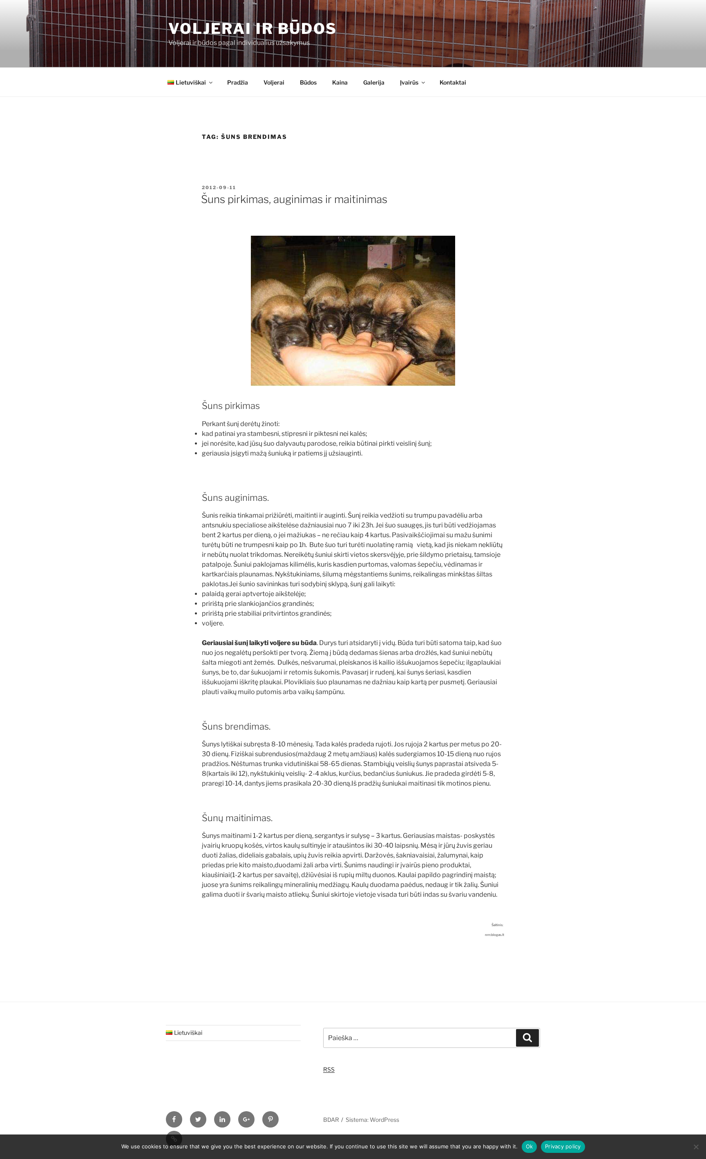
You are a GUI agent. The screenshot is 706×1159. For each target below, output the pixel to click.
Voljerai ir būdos (252, 29)
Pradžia (237, 82)
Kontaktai (453, 82)
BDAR (331, 1119)
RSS (329, 1069)
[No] (696, 1147)
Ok (529, 1146)
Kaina (340, 82)
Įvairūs (409, 82)
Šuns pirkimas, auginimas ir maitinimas (294, 199)
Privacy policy (563, 1146)
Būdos (308, 82)
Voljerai (274, 82)
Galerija (373, 82)
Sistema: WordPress (372, 1119)
